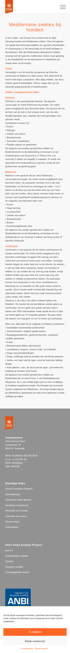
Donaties (9, 561)
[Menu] (60, 7)
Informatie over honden (16, 510)
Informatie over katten (16, 516)
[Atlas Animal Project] (29, 6)
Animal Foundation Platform (19, 489)
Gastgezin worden (14, 567)
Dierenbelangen (12, 494)
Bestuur (9, 550)
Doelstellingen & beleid (16, 556)
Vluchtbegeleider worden (17, 572)
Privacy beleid (41, 648)
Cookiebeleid (27, 648)
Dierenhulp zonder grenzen (18, 499)
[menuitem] (60, 7)
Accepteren (35, 631)
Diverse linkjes (12, 521)
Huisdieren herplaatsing (16, 505)
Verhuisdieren (12, 527)
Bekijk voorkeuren (35, 641)
